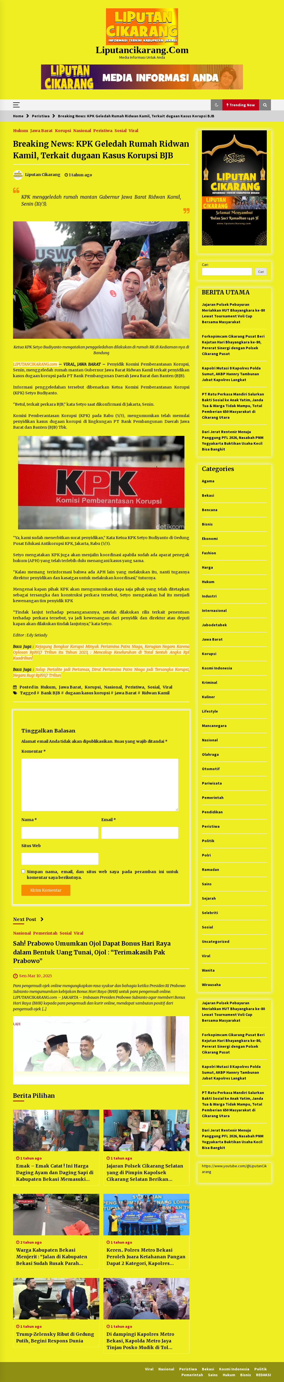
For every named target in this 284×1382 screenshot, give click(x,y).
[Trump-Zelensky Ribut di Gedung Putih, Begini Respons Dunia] (56, 1298)
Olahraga (210, 754)
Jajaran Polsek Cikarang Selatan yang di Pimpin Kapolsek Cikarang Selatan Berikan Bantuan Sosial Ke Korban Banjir (145, 1172)
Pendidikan (212, 811)
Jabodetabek (214, 624)
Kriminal (209, 682)
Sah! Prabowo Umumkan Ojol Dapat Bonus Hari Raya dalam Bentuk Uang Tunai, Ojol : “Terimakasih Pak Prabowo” (92, 952)
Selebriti (210, 912)
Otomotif (211, 768)
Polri (206, 855)
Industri (209, 596)
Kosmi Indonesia (217, 668)
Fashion (209, 552)
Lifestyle (210, 711)
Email (108, 819)
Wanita (208, 970)
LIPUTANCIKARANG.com (36, 364)
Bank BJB (50, 692)
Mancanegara (214, 725)
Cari (205, 264)
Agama (208, 480)
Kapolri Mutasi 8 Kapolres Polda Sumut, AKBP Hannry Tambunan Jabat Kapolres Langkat (231, 374)
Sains (207, 883)
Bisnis (207, 524)
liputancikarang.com (142, 50)
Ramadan (210, 869)
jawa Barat (126, 692)
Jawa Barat (41, 130)
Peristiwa (102, 130)
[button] (216, 104)
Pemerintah (45, 933)
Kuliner (208, 696)
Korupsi (63, 130)
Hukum (20, 130)
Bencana (209, 509)
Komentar (33, 751)
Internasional (214, 610)
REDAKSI (263, 1374)
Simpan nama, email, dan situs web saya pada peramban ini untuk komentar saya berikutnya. (102, 874)
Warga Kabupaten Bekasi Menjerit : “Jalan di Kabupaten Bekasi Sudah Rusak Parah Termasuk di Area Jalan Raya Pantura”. (51, 1257)
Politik (208, 840)
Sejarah (209, 898)
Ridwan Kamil (155, 692)
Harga (207, 567)
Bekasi (208, 495)
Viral (133, 130)
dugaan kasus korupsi (87, 692)
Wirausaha (211, 984)
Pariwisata (212, 783)
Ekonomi (210, 538)
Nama (29, 819)
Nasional (82, 130)
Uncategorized (215, 941)
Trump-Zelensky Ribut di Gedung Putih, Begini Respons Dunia (55, 1337)
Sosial (120, 130)
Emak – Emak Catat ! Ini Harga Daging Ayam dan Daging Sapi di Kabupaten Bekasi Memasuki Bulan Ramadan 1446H (54, 1172)
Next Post (24, 919)
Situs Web (31, 845)
